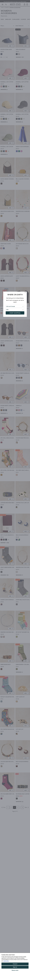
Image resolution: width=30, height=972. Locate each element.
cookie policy (6, 961)
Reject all (15, 967)
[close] (25, 292)
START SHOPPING (15, 313)
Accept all (15, 963)
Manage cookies (15, 970)
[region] (15, 962)
